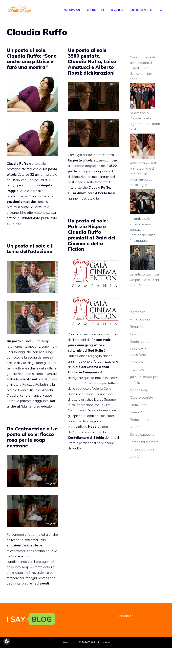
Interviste (137, 369)
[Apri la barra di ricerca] (160, 10)
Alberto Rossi (105, 193)
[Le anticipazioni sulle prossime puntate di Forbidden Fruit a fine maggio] (142, 202)
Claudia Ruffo (17, 163)
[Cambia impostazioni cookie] (6, 641)
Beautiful (117, 9)
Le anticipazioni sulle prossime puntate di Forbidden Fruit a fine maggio (143, 229)
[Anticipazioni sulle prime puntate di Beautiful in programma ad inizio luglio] (142, 147)
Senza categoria (142, 434)
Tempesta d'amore (144, 442)
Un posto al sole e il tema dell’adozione (30, 248)
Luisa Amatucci (80, 193)
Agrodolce (138, 312)
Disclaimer (125, 616)
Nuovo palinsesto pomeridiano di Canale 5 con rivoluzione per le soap (143, 68)
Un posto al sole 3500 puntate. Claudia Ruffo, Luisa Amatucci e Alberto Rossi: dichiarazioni (92, 61)
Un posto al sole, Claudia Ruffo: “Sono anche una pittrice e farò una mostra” (32, 58)
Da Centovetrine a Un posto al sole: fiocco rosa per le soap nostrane (32, 437)
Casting (136, 334)
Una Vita (136, 457)
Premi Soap (138, 405)
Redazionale (139, 419)
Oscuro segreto (141, 397)
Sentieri (135, 427)
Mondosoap (139, 390)
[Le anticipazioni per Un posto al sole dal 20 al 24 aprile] (142, 258)
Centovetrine (96, 9)
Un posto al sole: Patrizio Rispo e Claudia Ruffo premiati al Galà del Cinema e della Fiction (92, 235)
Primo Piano (139, 412)
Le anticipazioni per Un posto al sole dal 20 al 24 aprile (145, 279)
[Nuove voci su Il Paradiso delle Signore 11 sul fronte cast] (142, 96)
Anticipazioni (72, 9)
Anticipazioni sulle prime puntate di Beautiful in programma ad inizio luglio (144, 174)
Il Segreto (137, 362)
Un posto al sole (142, 9)
